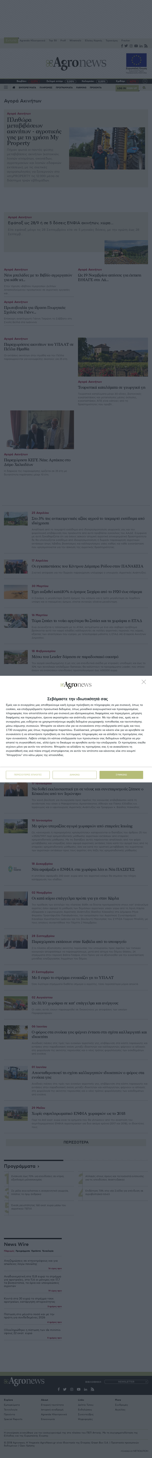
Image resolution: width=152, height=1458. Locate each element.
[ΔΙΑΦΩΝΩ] (145, 683)
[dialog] (76, 729)
